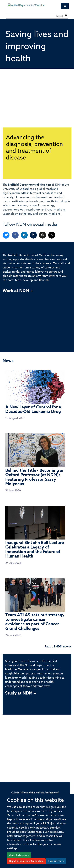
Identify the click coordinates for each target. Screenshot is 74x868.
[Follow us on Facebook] (15, 235)
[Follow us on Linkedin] (24, 235)
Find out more (56, 861)
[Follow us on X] (51, 235)
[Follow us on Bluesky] (6, 235)
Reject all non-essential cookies (26, 861)
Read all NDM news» (58, 646)
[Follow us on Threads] (42, 235)
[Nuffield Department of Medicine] (32, 4)
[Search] (66, 16)
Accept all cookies (19, 855)
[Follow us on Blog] (33, 235)
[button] (65, 6)
